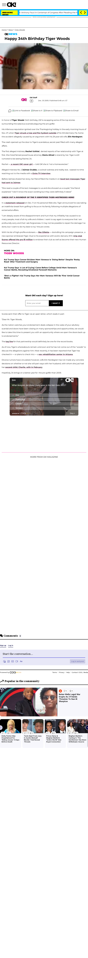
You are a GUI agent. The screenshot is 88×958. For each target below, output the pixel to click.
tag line (9, 341)
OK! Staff (33, 98)
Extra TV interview (41, 173)
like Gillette (43, 232)
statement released (15, 203)
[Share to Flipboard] (53, 110)
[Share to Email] (70, 110)
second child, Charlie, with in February (23, 367)
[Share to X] (36, 110)
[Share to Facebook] (21, 110)
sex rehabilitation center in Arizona (56, 354)
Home (4, 30)
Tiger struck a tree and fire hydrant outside (35, 133)
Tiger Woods (20, 30)
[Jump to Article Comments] (9, 110)
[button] (4, 4)
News (10, 30)
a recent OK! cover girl (21, 164)
